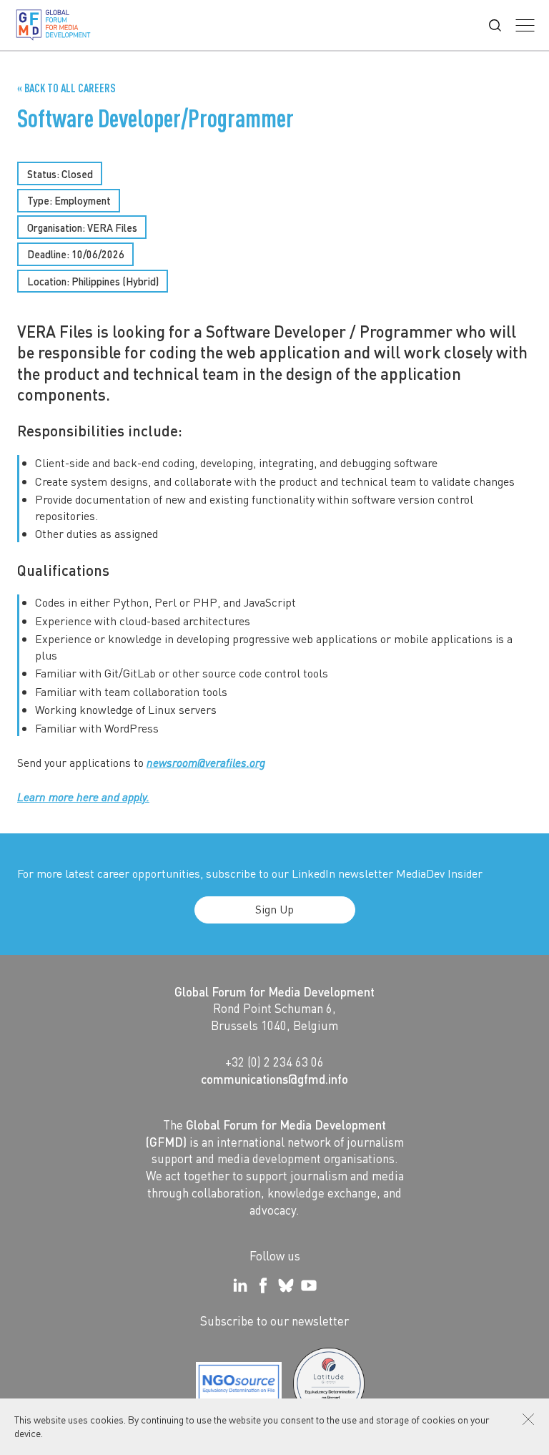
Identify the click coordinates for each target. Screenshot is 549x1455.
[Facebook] (263, 1285)
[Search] (495, 25)
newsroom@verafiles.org (206, 762)
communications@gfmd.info (274, 1079)
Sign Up (274, 908)
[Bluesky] (286, 1285)
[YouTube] (309, 1285)
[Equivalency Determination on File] (239, 1383)
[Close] (528, 1419)
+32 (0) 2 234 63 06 (274, 1061)
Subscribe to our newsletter (274, 1320)
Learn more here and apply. (83, 797)
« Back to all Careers (66, 88)
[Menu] (525, 25)
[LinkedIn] (240, 1285)
